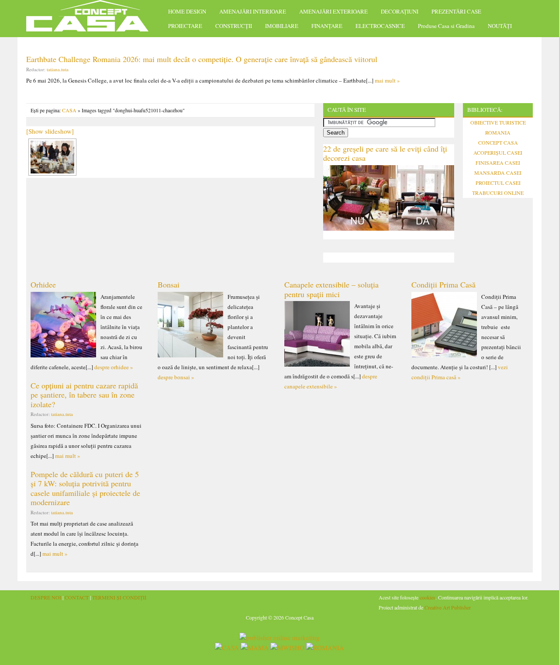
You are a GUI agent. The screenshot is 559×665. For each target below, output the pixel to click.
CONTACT (77, 597)
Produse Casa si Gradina (446, 26)
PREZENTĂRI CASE (456, 11)
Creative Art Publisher (447, 607)
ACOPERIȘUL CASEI (497, 152)
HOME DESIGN (187, 11)
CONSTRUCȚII (233, 26)
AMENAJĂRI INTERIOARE (252, 11)
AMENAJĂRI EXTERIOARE (333, 11)
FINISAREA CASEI (498, 162)
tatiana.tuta (58, 69)
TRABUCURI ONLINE (498, 192)
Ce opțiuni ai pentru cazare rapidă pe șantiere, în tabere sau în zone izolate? (84, 394)
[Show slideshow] (50, 131)
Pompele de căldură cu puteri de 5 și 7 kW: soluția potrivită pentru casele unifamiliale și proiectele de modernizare (85, 488)
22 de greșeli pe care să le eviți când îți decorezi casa (385, 153)
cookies (427, 597)
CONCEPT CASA (498, 142)
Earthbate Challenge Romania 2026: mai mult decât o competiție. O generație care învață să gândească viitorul (201, 59)
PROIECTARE (185, 26)
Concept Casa (91, 18)
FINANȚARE (326, 26)
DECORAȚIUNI (399, 11)
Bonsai (168, 284)
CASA (69, 110)
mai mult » (387, 80)
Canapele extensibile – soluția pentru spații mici (331, 289)
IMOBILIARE (281, 26)
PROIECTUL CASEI (498, 182)
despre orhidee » (113, 367)
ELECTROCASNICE (380, 26)
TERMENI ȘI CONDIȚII (119, 597)
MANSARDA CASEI (497, 172)
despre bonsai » (176, 377)
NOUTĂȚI (500, 26)
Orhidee (43, 284)
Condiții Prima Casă (443, 284)
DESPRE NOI (46, 597)
